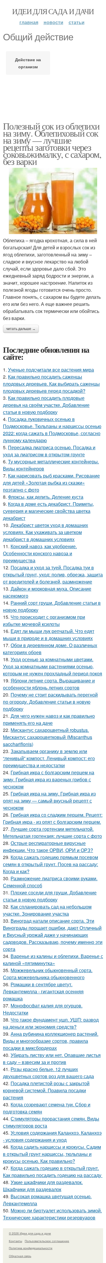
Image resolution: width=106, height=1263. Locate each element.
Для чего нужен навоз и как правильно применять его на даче (49, 719)
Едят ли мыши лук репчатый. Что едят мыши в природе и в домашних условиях (48, 635)
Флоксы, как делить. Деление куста (45, 496)
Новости (53, 22)
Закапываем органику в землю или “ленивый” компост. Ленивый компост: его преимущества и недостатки (49, 758)
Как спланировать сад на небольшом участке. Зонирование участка (47, 910)
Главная (28, 22)
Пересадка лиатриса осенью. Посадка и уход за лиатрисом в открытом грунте (49, 451)
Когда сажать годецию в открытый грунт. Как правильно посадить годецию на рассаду (52, 1172)
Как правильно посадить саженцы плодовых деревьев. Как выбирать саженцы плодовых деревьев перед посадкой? (51, 383)
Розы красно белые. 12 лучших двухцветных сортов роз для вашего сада (48, 1073)
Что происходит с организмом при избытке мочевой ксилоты (44, 620)
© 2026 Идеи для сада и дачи (30, 1233)
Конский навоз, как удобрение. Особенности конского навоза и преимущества (40, 553)
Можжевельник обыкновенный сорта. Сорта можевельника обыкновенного (47, 974)
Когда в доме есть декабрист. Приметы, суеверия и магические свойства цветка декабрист (48, 510)
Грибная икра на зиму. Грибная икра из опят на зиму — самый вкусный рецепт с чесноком (49, 800)
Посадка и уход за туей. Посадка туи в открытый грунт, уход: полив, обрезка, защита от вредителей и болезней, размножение (53, 574)
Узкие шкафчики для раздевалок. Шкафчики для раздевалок (43, 1186)
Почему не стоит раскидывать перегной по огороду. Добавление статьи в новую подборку (50, 701)
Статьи (77, 22)
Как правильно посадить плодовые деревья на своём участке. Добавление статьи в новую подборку (46, 405)
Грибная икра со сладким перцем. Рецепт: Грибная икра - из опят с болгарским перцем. (52, 818)
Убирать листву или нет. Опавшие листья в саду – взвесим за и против (52, 1058)
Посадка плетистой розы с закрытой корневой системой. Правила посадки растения (46, 1090)
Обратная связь (20, 1256)
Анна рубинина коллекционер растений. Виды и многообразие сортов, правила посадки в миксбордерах (50, 1040)
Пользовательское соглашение (47, 1241)
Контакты (15, 1241)
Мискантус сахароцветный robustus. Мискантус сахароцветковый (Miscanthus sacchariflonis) (47, 737)
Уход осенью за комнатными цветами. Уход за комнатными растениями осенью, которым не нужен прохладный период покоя (52, 666)
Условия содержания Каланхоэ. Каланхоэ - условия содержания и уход (52, 1136)
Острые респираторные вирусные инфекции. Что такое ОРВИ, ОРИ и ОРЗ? (48, 846)
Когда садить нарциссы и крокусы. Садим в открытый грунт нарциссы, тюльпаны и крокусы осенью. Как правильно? (52, 1153)
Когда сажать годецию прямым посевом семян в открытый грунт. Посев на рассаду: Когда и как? (50, 864)
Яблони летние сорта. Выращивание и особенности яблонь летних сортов (49, 684)
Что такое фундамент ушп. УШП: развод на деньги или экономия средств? (51, 1023)
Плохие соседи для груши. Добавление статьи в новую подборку (50, 896)
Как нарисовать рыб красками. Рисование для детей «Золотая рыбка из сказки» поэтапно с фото (51, 482)
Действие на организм (28, 63)
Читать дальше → (21, 329)
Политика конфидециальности (30, 1248)
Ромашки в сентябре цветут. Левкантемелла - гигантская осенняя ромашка (43, 991)
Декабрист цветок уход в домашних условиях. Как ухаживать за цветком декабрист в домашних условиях (45, 532)
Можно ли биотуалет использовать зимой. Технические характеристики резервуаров (52, 1214)
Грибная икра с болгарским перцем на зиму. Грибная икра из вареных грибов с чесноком (48, 779)
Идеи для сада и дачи (53, 11)
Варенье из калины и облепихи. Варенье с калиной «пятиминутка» (53, 960)
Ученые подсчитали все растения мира (51, 369)
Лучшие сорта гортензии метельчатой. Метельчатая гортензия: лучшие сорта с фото (52, 832)
